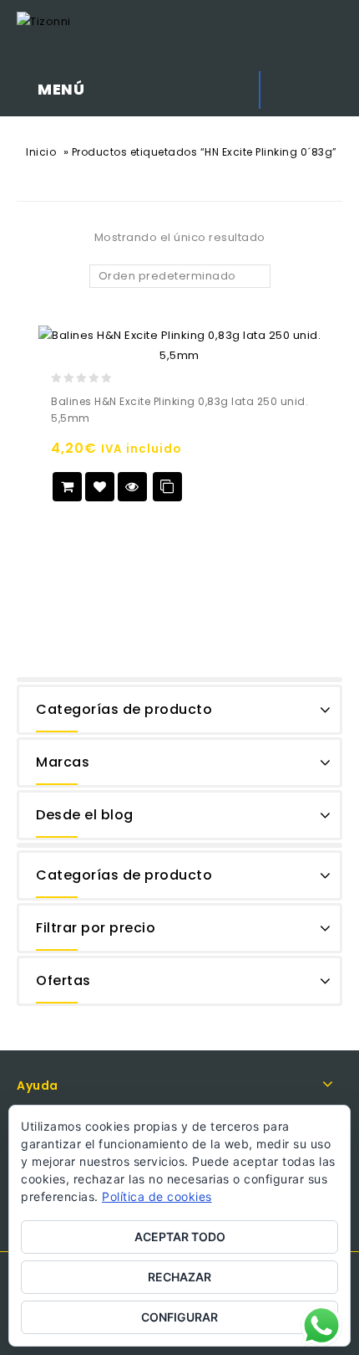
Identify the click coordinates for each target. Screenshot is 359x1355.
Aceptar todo (179, 1236)
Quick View (132, 486)
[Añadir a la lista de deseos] (99, 486)
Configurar (179, 1317)
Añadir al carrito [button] (67, 486)
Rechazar (179, 1277)
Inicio (41, 152)
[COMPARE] (167, 486)
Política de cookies (157, 1196)
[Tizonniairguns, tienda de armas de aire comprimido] (44, 21)
